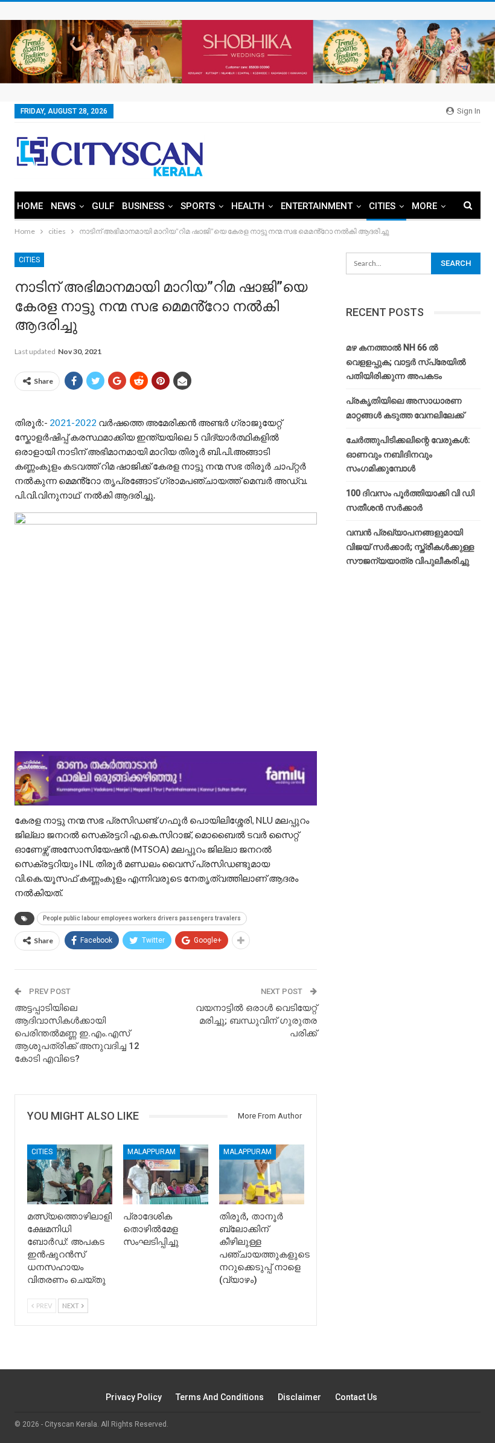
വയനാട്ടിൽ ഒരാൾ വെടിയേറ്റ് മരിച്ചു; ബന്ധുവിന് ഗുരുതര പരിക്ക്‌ (256, 1020)
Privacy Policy (134, 1397)
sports (197, 206)
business (143, 206)
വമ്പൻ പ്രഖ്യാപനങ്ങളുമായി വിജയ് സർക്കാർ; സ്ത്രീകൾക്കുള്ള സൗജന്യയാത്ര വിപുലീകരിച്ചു (410, 547)
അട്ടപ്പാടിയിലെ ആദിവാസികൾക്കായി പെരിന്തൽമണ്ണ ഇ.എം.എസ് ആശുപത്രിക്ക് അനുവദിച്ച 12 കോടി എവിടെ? (76, 1033)
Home (30, 206)
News (63, 206)
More (424, 206)
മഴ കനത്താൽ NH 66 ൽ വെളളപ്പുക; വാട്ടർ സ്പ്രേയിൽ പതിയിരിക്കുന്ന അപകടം (406, 362)
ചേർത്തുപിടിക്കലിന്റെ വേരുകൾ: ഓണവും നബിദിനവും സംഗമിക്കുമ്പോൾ (408, 454)
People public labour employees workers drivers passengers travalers (142, 918)
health (247, 206)
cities (382, 206)
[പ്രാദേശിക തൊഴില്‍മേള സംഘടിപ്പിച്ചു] (165, 1174)
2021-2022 (73, 422)
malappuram (151, 1152)
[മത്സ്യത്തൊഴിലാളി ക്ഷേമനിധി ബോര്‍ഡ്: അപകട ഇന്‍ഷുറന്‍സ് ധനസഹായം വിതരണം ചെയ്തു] (69, 1174)
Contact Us (356, 1397)
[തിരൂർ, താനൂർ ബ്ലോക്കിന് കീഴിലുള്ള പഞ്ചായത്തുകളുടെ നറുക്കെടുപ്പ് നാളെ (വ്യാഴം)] (261, 1174)
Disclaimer (299, 1397)
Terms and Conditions (220, 1397)
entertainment (317, 206)
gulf (103, 206)
